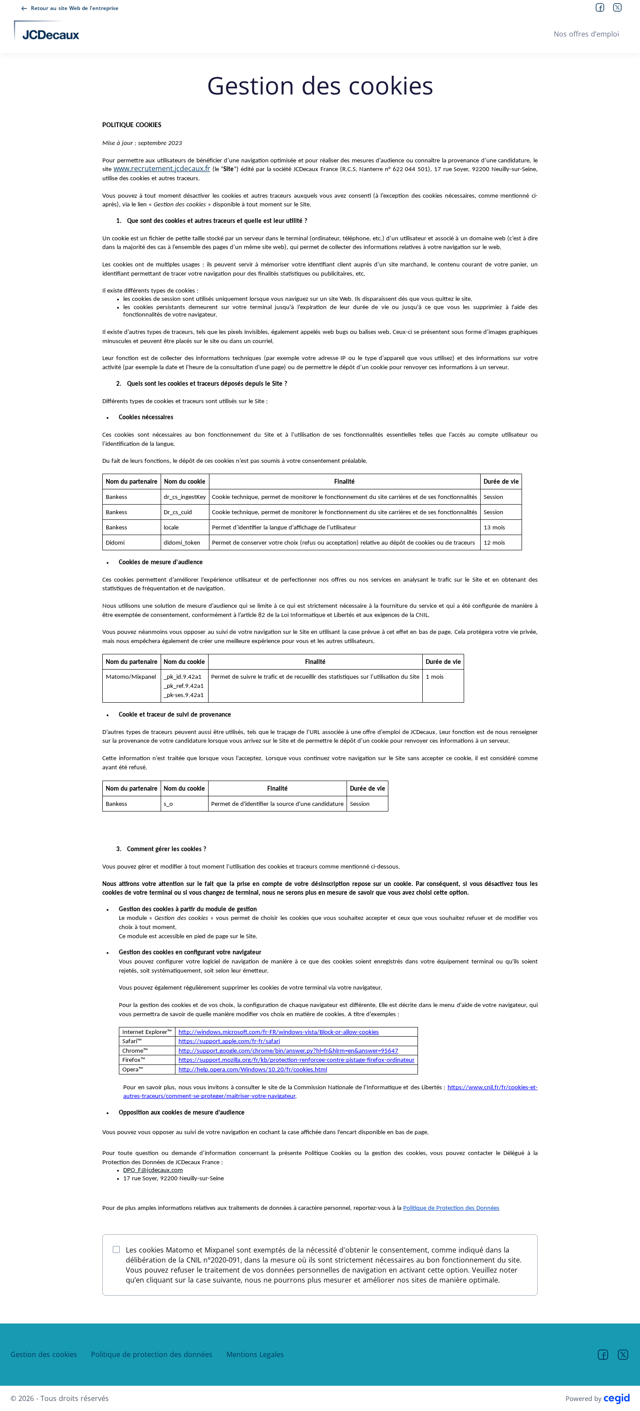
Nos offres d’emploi (586, 34)
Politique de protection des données (151, 1354)
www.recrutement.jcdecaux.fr (162, 168)
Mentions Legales (255, 1354)
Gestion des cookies (43, 1354)
